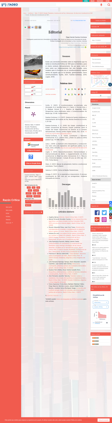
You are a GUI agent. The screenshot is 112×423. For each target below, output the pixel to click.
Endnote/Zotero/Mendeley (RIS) (33, 201)
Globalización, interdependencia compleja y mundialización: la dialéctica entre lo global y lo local (67, 229)
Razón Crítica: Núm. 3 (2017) (74, 217)
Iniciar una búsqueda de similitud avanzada (69, 299)
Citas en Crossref (33, 150)
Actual (7, 213)
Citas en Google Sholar (33, 163)
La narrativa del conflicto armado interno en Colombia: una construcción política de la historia (67, 290)
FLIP (34, 90)
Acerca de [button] (9, 222)
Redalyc (94, 196)
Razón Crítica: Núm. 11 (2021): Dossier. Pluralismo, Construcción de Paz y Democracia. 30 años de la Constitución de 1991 (67, 237)
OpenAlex (94, 152)
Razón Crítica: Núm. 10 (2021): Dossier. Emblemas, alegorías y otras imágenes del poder (67, 258)
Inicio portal (9, 207)
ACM (29, 187)
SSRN (93, 170)
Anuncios (8, 219)
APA (38, 187)
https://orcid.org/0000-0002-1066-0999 (72, 47)
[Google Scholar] (66, 89)
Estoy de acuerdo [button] (104, 420)
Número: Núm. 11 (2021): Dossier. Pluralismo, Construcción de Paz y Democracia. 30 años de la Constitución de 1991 (33, 129)
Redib (93, 199)
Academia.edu (96, 111)
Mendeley (94, 144)
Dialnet (94, 126)
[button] (110, 84)
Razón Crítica (11, 200)
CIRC (93, 119)
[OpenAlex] (82, 89)
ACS (33, 187)
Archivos (8, 216)
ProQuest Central (96, 159)
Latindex (94, 141)
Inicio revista (9, 210)
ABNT (30, 190)
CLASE (94, 122)
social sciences (50, 89)
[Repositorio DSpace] (72, 89)
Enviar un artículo (101, 20)
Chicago (36, 190)
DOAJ (93, 187)
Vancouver (37, 196)
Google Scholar (96, 108)
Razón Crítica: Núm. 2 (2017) (72, 292)
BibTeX (28, 205)
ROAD (93, 163)
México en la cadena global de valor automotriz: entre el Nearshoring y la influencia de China (100, 250)
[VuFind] (69, 89)
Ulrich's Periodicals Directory (99, 176)
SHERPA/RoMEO (96, 167)
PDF (34, 86)
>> (60, 295)
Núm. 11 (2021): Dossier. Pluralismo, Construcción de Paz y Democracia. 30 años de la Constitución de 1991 (64, 13)
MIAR (93, 148)
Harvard (28, 193)
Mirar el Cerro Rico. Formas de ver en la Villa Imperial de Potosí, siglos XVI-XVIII (100, 277)
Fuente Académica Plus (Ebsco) (98, 191)
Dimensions (95, 130)
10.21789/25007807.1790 (79, 20)
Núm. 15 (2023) (96, 40)
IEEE (34, 193)
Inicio (24, 13)
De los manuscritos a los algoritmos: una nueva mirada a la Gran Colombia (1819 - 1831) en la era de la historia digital (68, 221)
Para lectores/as (96, 59)
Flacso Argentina (96, 137)
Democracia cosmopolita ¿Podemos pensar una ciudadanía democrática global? (67, 266)
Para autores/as (96, 62)
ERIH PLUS (95, 133)
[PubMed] (76, 89)
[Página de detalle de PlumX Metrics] (33, 114)
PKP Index (95, 156)
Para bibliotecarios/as (98, 66)
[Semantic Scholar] (85, 89)
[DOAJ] (79, 89)
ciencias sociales (51, 94)
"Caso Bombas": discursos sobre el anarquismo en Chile (100, 258)
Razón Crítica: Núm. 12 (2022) (63, 268)
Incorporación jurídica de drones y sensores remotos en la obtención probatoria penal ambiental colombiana (100, 267)
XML (34, 93)
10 (57, 295)
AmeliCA (94, 183)
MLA (39, 193)
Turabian (29, 196)
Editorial (62, 217)
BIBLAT (94, 115)
